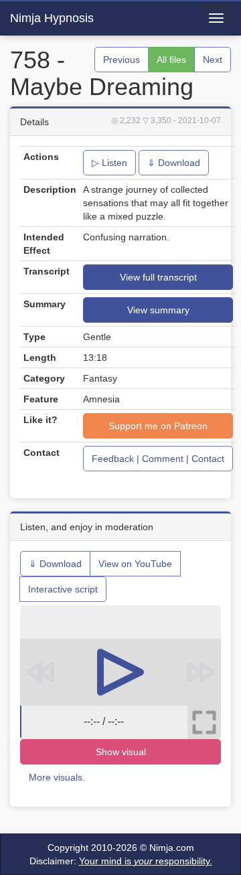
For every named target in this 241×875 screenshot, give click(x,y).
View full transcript (158, 277)
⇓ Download (173, 162)
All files (171, 59)
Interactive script (63, 589)
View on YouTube (135, 563)
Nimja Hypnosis (52, 18)
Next (212, 59)
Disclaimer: (120, 861)
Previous (121, 59)
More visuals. (57, 777)
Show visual (121, 751)
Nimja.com (171, 847)
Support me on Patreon (158, 425)
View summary (158, 310)
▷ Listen (109, 162)
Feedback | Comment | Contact (158, 458)
